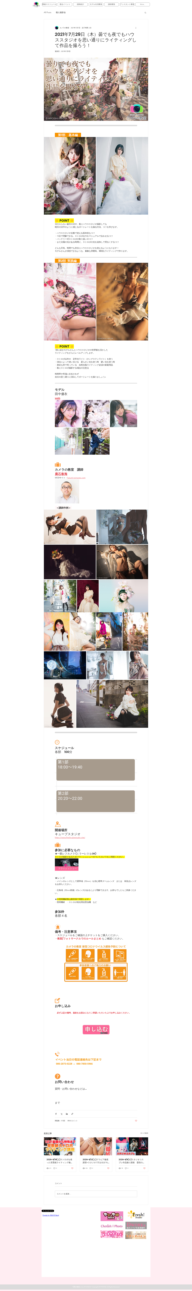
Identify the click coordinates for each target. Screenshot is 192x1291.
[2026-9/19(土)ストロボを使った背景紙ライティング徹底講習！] (60, 1146)
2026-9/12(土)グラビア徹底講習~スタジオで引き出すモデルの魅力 (95, 1161)
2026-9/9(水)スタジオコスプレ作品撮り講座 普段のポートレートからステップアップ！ (132, 1161)
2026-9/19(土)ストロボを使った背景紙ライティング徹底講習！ (60, 1161)
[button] (145, 12)
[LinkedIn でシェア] (67, 1114)
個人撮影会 (61, 12)
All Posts (47, 12)
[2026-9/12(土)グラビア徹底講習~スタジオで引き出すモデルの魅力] (96, 1146)
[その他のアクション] (135, 27)
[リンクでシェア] (72, 1114)
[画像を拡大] (70, 176)
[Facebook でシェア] (56, 1114)
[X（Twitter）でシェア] (61, 1114)
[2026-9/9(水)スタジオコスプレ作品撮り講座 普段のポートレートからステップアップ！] (132, 1146)
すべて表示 (144, 1133)
